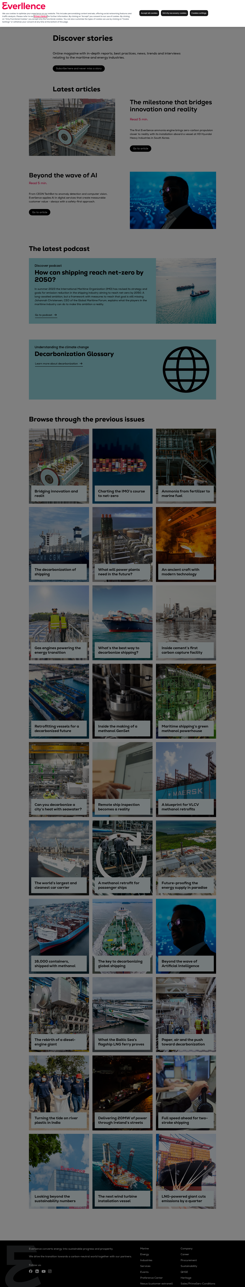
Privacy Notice (40, 16)
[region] (122, 13)
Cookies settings (198, 13)
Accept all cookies (149, 13)
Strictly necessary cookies (174, 13)
